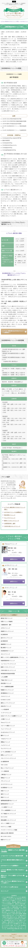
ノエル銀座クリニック (6, 807)
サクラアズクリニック (6, 784)
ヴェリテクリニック (9, 518)
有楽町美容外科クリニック (8, 660)
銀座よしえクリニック (6, 755)
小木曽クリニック (5, 719)
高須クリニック (5, 797)
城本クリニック (5, 794)
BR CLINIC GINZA (6, 836)
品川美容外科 (4, 641)
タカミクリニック (5, 654)
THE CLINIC (4, 764)
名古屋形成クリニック (6, 787)
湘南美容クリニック (6, 644)
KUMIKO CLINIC (6, 699)
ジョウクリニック (5, 745)
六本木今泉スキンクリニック (12, 526)
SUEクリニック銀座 (6, 826)
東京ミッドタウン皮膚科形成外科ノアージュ (12, 657)
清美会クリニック (5, 777)
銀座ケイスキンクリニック (11, 520)
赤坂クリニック (5, 790)
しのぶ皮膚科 (4, 676)
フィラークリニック (6, 712)
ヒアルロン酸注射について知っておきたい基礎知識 (12, 870)
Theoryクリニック (5, 722)
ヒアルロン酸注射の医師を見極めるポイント (12, 860)
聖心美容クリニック (6, 647)
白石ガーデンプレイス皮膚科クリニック (11, 716)
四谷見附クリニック (9, 515)
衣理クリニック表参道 (6, 621)
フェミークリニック (6, 729)
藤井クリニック (5, 735)
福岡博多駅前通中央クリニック (9, 800)
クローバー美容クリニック (8, 725)
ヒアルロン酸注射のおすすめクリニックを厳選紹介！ (12, 331)
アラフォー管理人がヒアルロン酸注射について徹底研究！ (14, 3)
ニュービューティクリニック (8, 663)
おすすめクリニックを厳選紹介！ (13, 512)
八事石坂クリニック (6, 774)
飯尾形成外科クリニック (7, 803)
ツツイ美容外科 (5, 771)
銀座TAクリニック (5, 839)
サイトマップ (4, 891)
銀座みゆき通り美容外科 (7, 833)
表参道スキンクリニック (7, 631)
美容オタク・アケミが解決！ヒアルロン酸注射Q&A (12, 876)
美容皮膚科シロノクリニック (8, 820)
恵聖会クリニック (5, 742)
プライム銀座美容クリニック (8, 810)
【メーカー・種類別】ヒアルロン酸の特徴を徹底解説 (12, 850)
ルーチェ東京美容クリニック (8, 751)
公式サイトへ (13, 559)
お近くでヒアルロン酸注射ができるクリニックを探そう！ (12, 882)
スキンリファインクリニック (8, 758)
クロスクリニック (5, 696)
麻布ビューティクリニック (8, 703)
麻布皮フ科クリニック (6, 618)
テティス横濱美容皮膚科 (7, 686)
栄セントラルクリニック (7, 768)
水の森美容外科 (5, 761)
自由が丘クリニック (6, 706)
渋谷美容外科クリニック (7, 650)
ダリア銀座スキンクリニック (8, 813)
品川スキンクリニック (6, 637)
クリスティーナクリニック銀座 (9, 830)
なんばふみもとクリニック (8, 732)
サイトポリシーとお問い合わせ (9, 887)
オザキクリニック (5, 628)
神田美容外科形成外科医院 (8, 673)
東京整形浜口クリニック (7, 693)
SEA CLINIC (4, 817)
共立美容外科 (4, 634)
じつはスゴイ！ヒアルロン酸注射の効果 (12, 855)
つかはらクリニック (6, 738)
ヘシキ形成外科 (5, 709)
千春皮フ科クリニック (6, 680)
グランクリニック (5, 781)
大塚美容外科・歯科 (9, 523)
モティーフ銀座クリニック (8, 823)
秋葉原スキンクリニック (7, 690)
